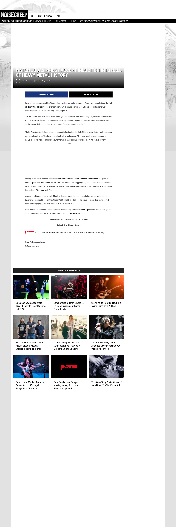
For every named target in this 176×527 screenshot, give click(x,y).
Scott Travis (93, 178)
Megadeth (48, 21)
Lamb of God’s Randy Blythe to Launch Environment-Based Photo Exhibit (69, 306)
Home (32, 16)
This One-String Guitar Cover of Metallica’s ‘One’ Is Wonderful (106, 384)
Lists (58, 16)
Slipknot (73, 21)
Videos (49, 16)
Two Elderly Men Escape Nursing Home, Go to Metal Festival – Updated (67, 385)
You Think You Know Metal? (21, 21)
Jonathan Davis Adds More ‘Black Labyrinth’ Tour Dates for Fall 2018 (31, 306)
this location (75, 213)
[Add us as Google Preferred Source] (161, 16)
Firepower (40, 190)
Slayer (38, 21)
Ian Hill (70, 178)
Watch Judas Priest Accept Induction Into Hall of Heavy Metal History (73, 232)
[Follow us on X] (173, 16)
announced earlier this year (52, 182)
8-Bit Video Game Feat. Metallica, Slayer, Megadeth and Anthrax (104, 21)
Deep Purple (84, 209)
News (40, 16)
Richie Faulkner (80, 178)
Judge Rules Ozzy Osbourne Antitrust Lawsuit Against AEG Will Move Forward (106, 345)
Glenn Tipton (30, 182)
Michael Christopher (27, 81)
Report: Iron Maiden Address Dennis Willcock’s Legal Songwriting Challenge (30, 385)
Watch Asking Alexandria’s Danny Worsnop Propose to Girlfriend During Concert (67, 345)
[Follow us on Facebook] (167, 16)
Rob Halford (61, 178)
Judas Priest (61, 21)
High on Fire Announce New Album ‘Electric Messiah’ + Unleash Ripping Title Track (29, 345)
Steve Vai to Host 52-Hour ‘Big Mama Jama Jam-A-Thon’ (106, 304)
